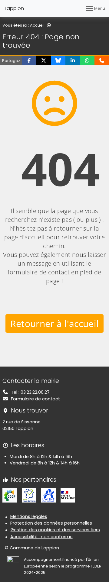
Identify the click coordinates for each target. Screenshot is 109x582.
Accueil (37, 25)
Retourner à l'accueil (54, 323)
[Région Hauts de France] (29, 495)
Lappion (14, 8)
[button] (29, 60)
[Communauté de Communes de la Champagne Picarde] (9, 495)
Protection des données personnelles (51, 523)
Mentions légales (28, 516)
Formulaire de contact (35, 399)
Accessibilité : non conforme (41, 537)
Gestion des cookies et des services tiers (55, 530)
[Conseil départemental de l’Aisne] (48, 495)
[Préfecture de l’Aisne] (68, 495)
